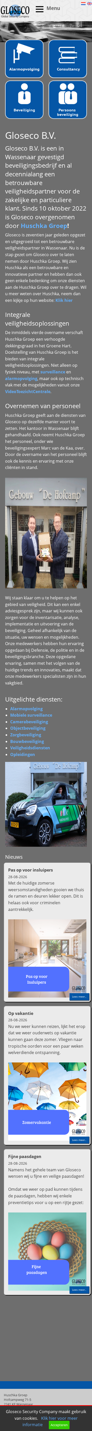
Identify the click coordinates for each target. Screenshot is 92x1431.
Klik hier (64, 300)
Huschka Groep (44, 225)
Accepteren (59, 1425)
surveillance (52, 372)
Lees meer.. (79, 996)
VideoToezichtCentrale (27, 391)
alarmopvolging (21, 378)
